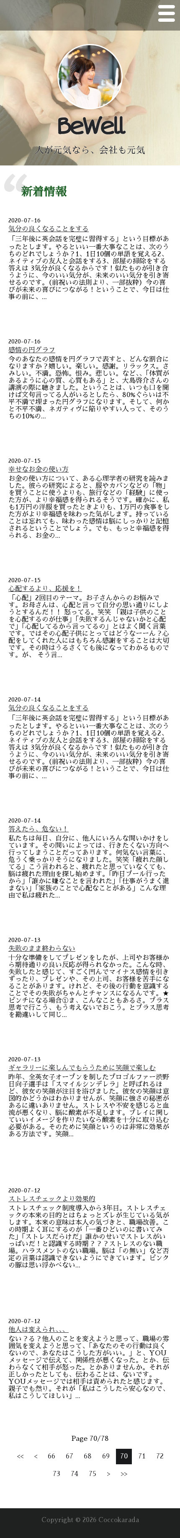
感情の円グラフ (31, 350)
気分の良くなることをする (48, 229)
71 (142, 1456)
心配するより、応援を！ (45, 589)
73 (56, 1474)
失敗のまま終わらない (41, 948)
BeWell (90, 126)
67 (69, 1456)
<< (20, 1456)
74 (74, 1474)
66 (51, 1456)
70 (124, 1456)
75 (92, 1474)
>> (124, 1474)
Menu (166, 15)
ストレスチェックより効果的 (51, 1199)
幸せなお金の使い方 (38, 469)
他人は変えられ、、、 (38, 1329)
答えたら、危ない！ (38, 829)
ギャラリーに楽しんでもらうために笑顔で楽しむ (82, 1068)
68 (88, 1456)
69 (106, 1456)
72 (160, 1456)
